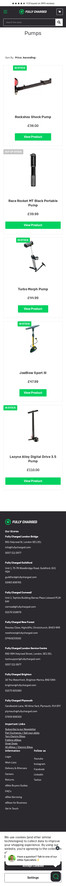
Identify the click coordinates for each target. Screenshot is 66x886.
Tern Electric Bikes (15, 736)
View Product (33, 137)
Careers (9, 774)
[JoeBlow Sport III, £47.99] (33, 338)
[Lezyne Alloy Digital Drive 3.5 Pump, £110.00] (33, 426)
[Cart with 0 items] (59, 12)
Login (8, 756)
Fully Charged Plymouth (19, 700)
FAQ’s (8, 791)
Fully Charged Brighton (18, 674)
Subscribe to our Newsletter (20, 729)
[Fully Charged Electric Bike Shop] (33, 11)
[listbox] (26, 57)
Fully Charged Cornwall (18, 592)
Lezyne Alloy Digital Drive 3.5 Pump (33, 459)
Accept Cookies (33, 866)
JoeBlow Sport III (32, 373)
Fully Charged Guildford (18, 562)
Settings (33, 878)
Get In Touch (12, 808)
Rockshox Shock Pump (33, 117)
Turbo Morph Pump (33, 289)
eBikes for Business (16, 802)
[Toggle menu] (6, 11)
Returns (9, 779)
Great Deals (11, 743)
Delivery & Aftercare (16, 768)
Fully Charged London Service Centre (26, 648)
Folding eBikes (13, 740)
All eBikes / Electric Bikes (19, 747)
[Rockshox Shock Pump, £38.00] (33, 86)
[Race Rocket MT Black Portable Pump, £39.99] (33, 170)
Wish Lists (10, 762)
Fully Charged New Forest (19, 622)
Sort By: (9, 57)
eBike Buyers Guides (16, 785)
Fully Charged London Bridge (21, 536)
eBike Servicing (13, 797)
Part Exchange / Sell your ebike (22, 732)
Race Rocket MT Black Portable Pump (33, 203)
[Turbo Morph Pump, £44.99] (33, 256)
